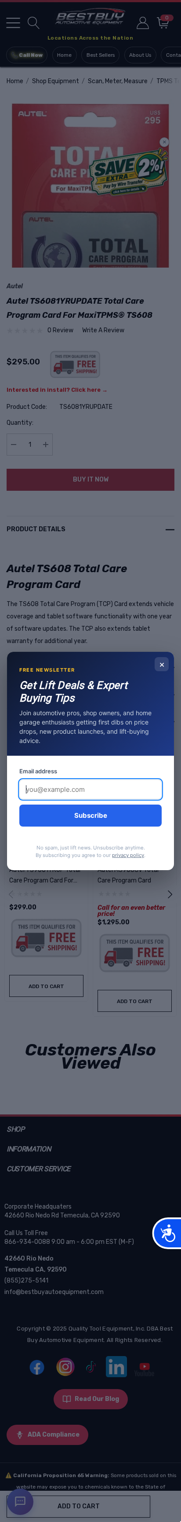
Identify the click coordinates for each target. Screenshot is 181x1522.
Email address (38, 771)
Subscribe (90, 815)
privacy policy (128, 855)
